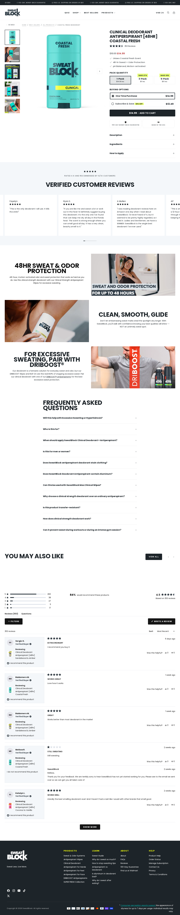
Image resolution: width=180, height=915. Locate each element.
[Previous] (168, 556)
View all (154, 557)
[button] (160, 13)
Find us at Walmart (129, 870)
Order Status (155, 859)
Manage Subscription (158, 863)
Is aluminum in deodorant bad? (104, 875)
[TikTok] (24, 890)
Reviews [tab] (11, 614)
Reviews (124, 863)
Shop (76, 12)
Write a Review (164, 622)
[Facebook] (8, 890)
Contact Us (154, 867)
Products (107, 12)
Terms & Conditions (158, 874)
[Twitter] (8, 895)
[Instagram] (13, 890)
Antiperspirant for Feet (74, 870)
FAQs (123, 859)
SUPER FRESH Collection (74, 882)
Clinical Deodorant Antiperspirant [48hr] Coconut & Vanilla (25, 807)
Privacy (152, 870)
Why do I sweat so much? (104, 859)
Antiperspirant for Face (74, 874)
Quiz (67, 12)
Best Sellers (91, 12)
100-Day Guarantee (130, 867)
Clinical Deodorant (72, 863)
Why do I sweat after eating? (101, 882)
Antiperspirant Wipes (73, 859)
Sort (151, 631)
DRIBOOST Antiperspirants (75, 878)
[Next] (173, 556)
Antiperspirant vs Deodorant (100, 868)
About (123, 855)
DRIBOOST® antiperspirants (58, 376)
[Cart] (174, 13)
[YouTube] (19, 890)
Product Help (155, 855)
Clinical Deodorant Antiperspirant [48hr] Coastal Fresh (25, 691)
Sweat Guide (98, 855)
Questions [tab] (26, 614)
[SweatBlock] (17, 855)
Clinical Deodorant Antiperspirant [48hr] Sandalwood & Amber (25, 655)
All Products (49, 25)
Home (24, 25)
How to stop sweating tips (104, 863)
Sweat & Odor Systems (74, 855)
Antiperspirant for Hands (75, 867)
